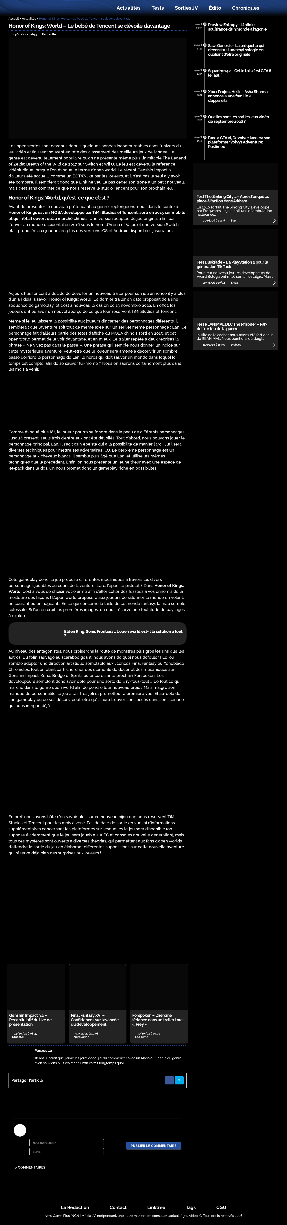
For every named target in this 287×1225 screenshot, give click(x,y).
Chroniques (245, 8)
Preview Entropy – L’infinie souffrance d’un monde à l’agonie (237, 26)
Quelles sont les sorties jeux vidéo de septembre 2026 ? (238, 119)
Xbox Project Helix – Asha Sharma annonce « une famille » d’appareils (238, 96)
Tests (158, 8)
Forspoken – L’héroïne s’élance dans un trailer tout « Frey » (157, 1020)
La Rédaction (75, 1207)
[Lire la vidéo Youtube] (98, 910)
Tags (191, 1207)
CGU (221, 1207)
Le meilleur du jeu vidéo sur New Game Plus (33, 8)
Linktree (156, 1207)
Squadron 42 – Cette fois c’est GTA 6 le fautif (239, 73)
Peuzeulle (43, 1050)
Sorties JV (186, 8)
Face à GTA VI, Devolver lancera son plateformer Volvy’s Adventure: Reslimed (239, 142)
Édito (215, 8)
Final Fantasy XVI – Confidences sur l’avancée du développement (95, 1020)
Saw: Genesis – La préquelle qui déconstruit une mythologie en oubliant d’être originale (236, 50)
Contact (118, 1207)
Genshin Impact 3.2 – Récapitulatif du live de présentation (30, 1020)
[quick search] (269, 8)
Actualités (129, 8)
